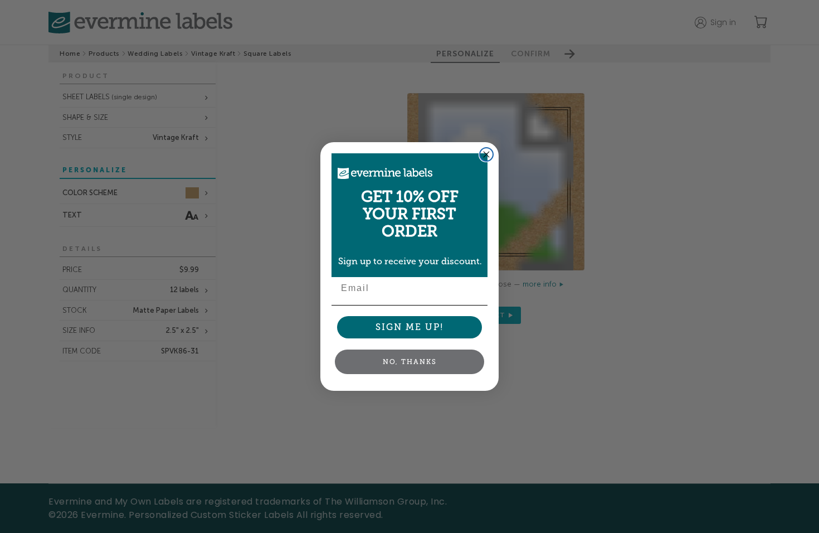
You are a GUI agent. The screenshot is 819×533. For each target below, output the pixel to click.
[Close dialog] (486, 154)
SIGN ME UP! (410, 327)
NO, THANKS (410, 362)
